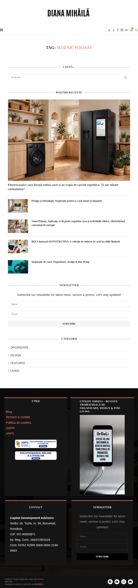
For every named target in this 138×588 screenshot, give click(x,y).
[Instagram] (122, 30)
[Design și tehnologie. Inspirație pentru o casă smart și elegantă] (18, 206)
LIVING (14, 370)
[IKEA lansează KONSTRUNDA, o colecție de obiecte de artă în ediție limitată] (18, 246)
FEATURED (17, 363)
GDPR (10, 428)
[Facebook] (117, 30)
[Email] (126, 30)
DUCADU (38, 584)
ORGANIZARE (19, 347)
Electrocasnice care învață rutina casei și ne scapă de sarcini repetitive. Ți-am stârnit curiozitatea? (63, 187)
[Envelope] (130, 581)
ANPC (10, 433)
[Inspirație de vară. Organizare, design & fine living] (18, 267)
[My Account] (109, 30)
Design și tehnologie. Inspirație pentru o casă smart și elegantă (66, 200)
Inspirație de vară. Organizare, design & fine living (60, 261)
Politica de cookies (18, 422)
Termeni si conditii (18, 417)
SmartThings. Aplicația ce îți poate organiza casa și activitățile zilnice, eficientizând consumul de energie (78, 223)
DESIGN (15, 355)
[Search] (136, 30)
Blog (9, 411)
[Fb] (113, 30)
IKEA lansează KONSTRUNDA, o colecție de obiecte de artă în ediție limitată (75, 241)
